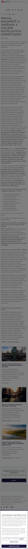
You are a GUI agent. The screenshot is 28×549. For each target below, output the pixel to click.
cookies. (22, 538)
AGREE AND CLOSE (14, 546)
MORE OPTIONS (14, 541)
